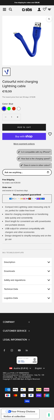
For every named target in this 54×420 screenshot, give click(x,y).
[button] (50, 134)
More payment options (24, 144)
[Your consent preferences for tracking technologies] (49, 415)
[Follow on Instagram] (11, 350)
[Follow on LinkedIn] (26, 350)
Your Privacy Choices (23, 411)
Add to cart (24, 127)
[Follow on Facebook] (4, 350)
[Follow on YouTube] (19, 350)
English (38, 368)
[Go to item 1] (6, 72)
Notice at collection (14, 416)
